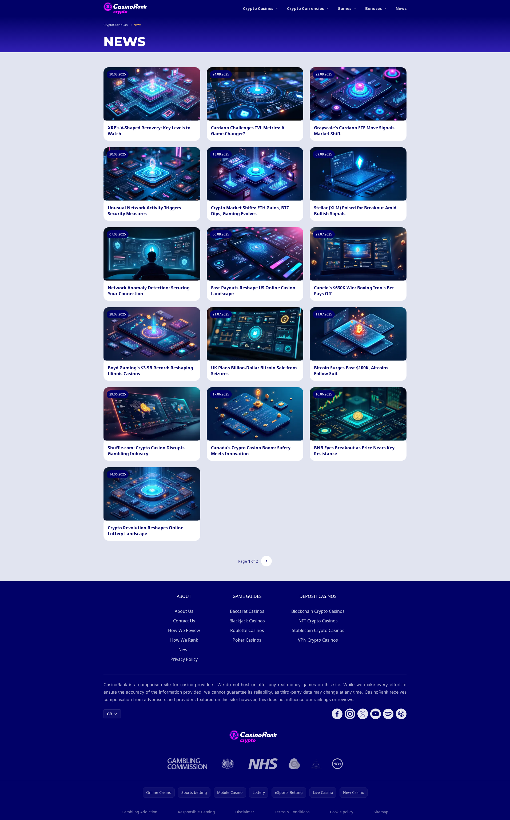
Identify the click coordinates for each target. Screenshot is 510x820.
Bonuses (373, 8)
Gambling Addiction (139, 811)
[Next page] (266, 561)
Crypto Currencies (305, 8)
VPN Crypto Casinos (318, 640)
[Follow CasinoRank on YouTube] (375, 714)
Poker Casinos (247, 640)
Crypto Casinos (258, 8)
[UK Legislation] (228, 763)
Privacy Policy (184, 659)
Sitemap (381, 811)
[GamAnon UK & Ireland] (316, 763)
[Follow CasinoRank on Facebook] (337, 714)
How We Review (184, 630)
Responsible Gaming (196, 811)
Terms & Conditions (292, 811)
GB (109, 713)
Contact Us (184, 621)
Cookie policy (341, 811)
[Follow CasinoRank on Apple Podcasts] (401, 714)
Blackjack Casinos (247, 621)
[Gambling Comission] (187, 763)
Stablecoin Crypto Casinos (318, 630)
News (401, 8)
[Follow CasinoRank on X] (362, 714)
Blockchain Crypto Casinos (318, 611)
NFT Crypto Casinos (318, 621)
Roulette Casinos (247, 630)
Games (344, 8)
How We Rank (184, 640)
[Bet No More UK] (294, 763)
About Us (184, 611)
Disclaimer (244, 811)
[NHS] (263, 763)
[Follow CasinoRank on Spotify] (388, 714)
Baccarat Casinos (247, 611)
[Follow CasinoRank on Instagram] (350, 714)
